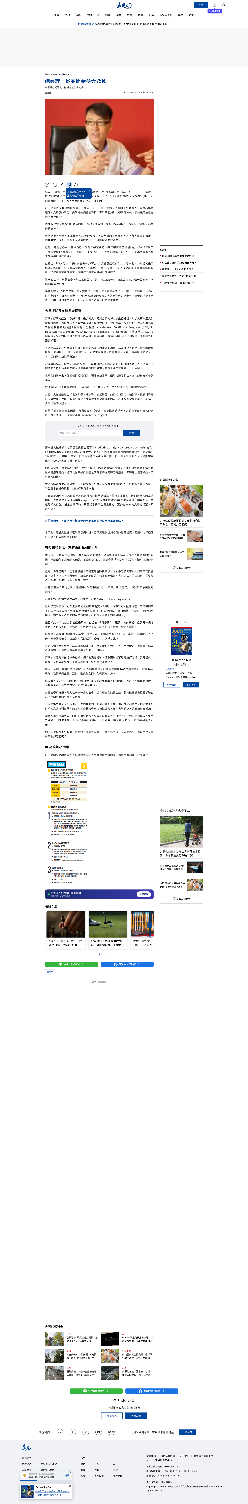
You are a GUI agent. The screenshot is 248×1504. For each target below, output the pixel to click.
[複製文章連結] (62, 185)
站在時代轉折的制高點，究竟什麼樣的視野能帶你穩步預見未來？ (132, 24)
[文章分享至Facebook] (55, 185)
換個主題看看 (183, 567)
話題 (67, 15)
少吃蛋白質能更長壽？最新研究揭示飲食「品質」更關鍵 (137, 1356)
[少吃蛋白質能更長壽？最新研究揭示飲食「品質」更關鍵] (110, 1356)
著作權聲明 (152, 1481)
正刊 (176, 622)
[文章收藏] (69, 184)
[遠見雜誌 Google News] (111, 1432)
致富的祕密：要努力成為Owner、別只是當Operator (181, 675)
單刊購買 (191, 684)
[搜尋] (223, 5)
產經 (118, 15)
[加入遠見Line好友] (60, 1432)
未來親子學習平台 (203, 1456)
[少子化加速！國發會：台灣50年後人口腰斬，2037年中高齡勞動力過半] (110, 1373)
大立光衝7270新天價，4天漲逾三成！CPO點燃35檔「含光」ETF (82, 1356)
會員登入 (112, 1415)
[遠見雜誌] (124, 5)
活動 (191, 15)
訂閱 (200, 5)
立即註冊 (187, 1432)
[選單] (24, 5)
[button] (149, 925)
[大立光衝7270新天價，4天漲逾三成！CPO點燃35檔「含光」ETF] (54, 1356)
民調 (140, 15)
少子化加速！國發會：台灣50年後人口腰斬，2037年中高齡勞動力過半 (137, 1373)
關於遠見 (26, 1463)
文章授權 (26, 1469)
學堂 (180, 15)
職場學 (50, 971)
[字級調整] (76, 185)
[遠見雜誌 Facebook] (73, 1432)
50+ (148, 1460)
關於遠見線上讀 (49, 1463)
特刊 (187, 622)
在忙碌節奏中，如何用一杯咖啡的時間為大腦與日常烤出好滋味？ (84, 520)
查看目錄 (172, 684)
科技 (108, 15)
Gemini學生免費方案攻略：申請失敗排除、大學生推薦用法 (137, 1339)
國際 (78, 15)
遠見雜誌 (151, 1456)
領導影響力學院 (163, 1460)
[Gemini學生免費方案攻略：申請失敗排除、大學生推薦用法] (110, 1339)
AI (98, 15)
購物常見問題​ (47, 1469)
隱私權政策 (167, 1481)
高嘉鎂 (48, 92)
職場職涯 (65, 74)
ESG (151, 15)
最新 (56, 15)
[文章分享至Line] (47, 185)
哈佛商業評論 (168, 1456)
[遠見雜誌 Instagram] (86, 1432)
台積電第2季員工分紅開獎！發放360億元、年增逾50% (82, 1339)
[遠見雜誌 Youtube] (98, 1432)
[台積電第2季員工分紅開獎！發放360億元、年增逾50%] (54, 1339)
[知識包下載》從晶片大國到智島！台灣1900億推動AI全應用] (28, 1491)
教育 (129, 15)
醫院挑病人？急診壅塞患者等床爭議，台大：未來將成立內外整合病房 (81, 1373)
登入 (69, 195)
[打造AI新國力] (181, 641)
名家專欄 (170, 668)
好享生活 (126, 1350)
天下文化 (184, 1456)
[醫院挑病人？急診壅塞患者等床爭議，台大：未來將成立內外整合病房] (54, 1373)
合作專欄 (117, 1475)
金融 (89, 15)
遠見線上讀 (165, 15)
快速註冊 (136, 1415)
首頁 (47, 74)
